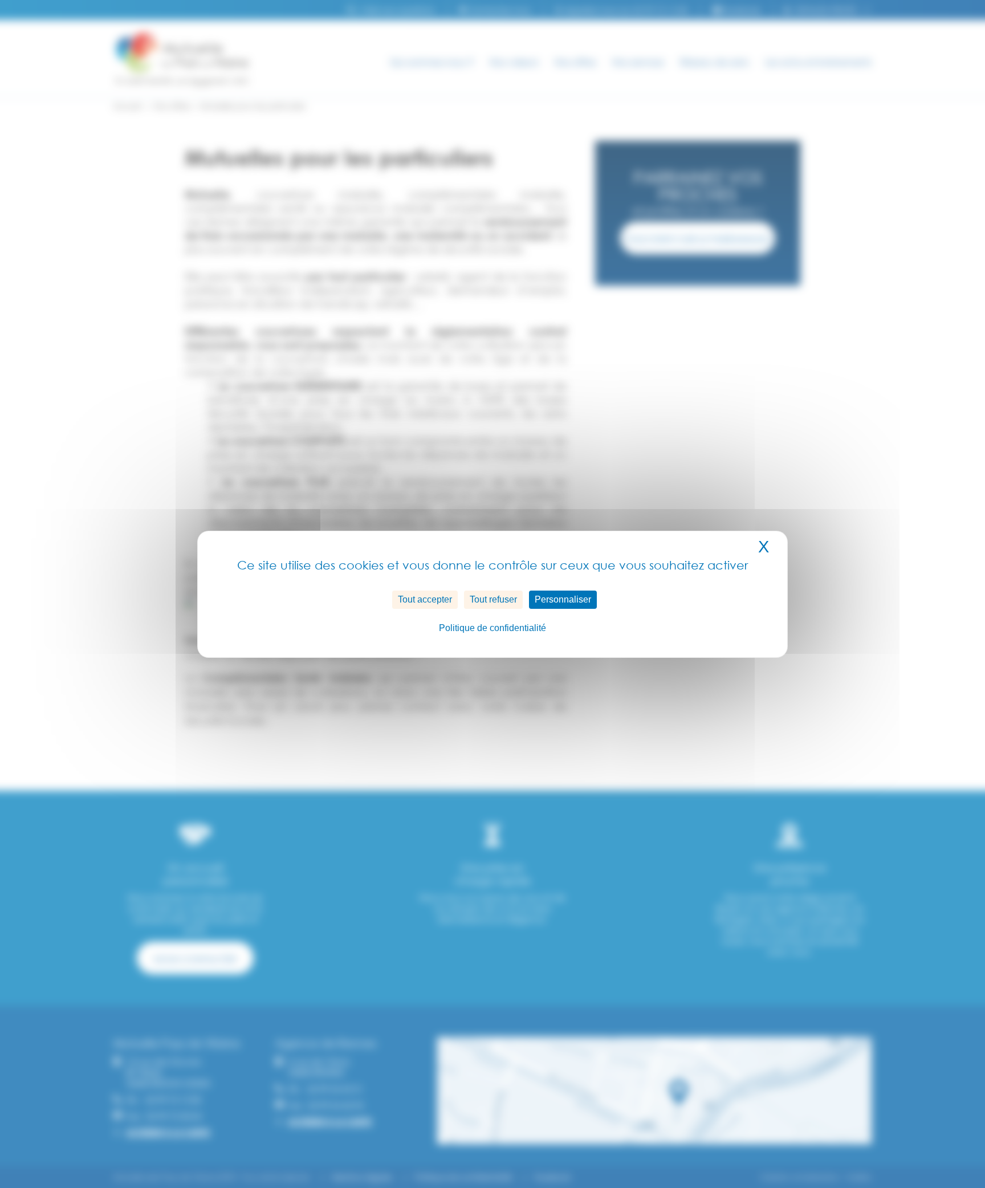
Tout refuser (493, 599)
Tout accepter (425, 599)
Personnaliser (563, 599)
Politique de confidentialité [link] (492, 628)
